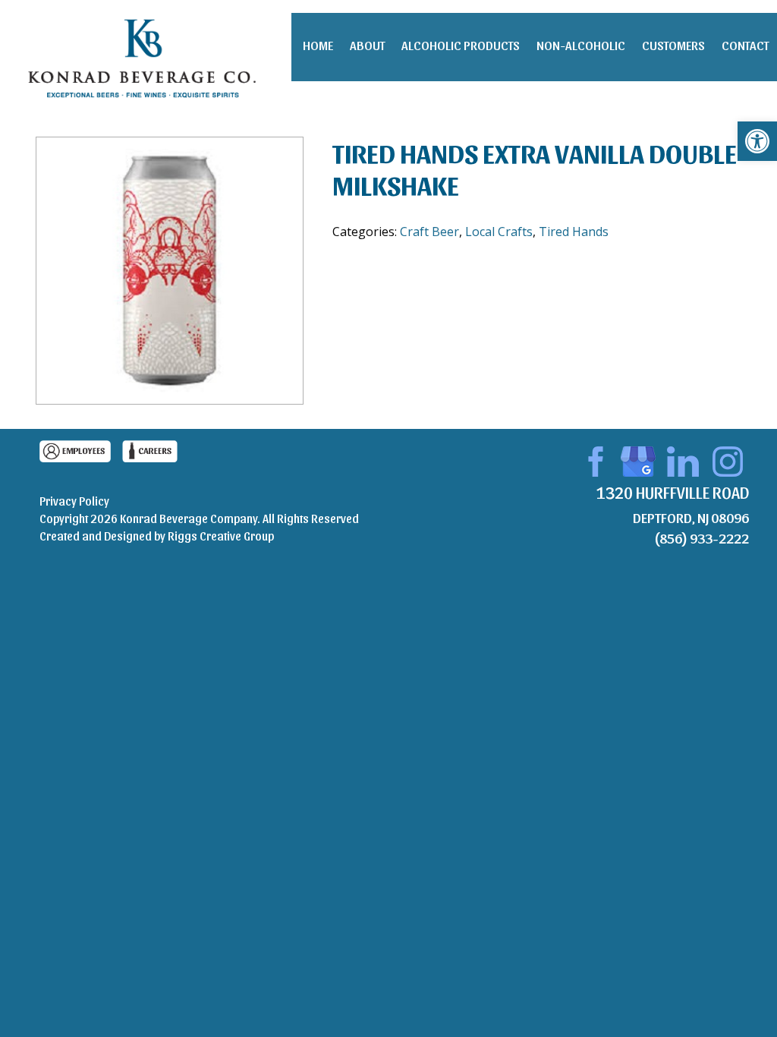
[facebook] (593, 459)
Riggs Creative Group (221, 535)
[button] (757, 141)
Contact (745, 44)
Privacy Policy (74, 500)
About (367, 44)
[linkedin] (683, 459)
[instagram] (727, 459)
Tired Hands (574, 231)
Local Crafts (499, 231)
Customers (673, 44)
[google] (638, 459)
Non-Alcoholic (580, 44)
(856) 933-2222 (701, 537)
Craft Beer (429, 231)
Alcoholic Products (460, 44)
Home (318, 44)
